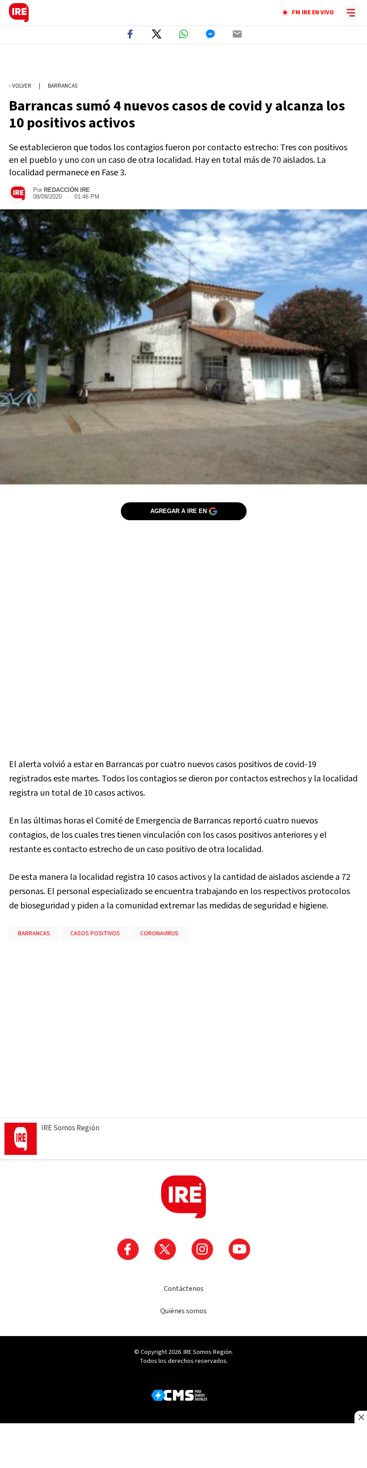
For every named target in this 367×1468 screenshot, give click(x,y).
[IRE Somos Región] (19, 12)
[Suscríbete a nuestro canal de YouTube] (239, 1249)
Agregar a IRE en (178, 511)
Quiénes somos (183, 1311)
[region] (183, 63)
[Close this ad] (360, 1417)
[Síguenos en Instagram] (202, 1249)
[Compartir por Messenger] (210, 34)
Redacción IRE (67, 190)
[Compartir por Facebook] (130, 34)
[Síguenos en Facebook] (128, 1249)
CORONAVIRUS (159, 933)
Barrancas (62, 86)
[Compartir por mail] (237, 34)
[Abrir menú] (351, 12)
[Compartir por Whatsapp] (183, 34)
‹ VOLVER (20, 86)
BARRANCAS (34, 933)
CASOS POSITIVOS (95, 933)
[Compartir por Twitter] (157, 34)
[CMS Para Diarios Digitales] (179, 1395)
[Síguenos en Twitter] (165, 1249)
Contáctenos (184, 1288)
